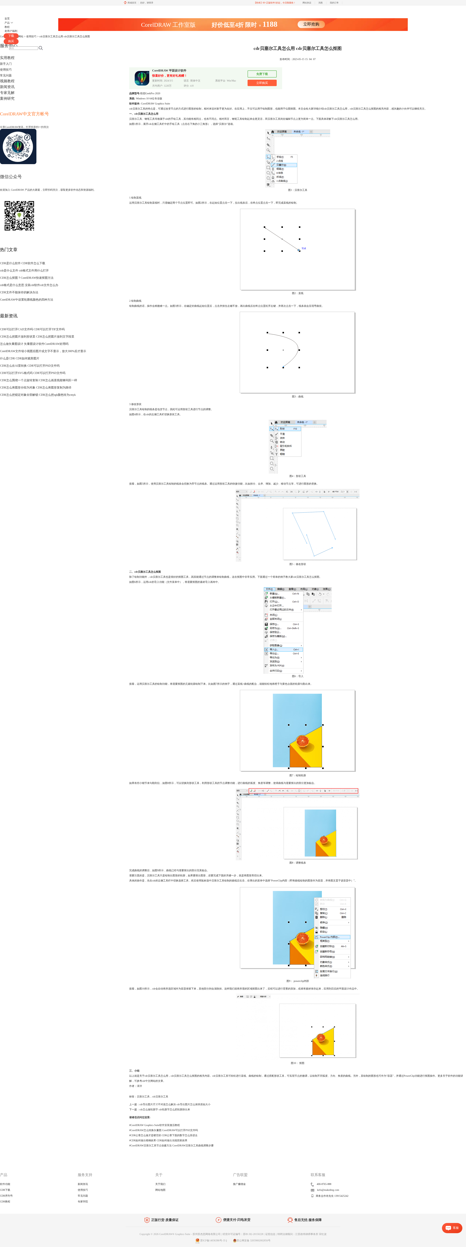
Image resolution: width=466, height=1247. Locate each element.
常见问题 (6, 75)
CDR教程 (5, 1201)
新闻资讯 (7, 87)
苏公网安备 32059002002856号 (253, 1240)
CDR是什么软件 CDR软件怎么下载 (22, 263)
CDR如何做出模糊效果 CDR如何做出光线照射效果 (158, 1140)
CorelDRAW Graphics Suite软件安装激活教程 (154, 1125)
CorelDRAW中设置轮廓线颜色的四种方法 (26, 299)
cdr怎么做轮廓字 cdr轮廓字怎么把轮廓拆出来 (164, 1109)
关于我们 (160, 1184)
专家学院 (83, 1201)
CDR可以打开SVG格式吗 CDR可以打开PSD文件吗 (32, 372)
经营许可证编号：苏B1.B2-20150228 (243, 1234)
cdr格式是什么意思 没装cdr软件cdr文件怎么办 (29, 285)
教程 (7, 27)
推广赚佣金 (239, 1184)
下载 (11, 35)
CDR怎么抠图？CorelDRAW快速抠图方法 (27, 277)
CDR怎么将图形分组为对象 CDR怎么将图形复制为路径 (35, 387)
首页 (7, 18)
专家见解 (7, 93)
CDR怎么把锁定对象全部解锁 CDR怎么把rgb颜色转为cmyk (38, 394)
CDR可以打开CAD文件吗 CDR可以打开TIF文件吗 (32, 329)
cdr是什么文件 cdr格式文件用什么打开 (24, 270)
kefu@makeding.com (328, 1190)
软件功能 (5, 1184)
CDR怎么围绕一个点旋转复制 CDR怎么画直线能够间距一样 (38, 380)
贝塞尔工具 (143, 1096)
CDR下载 (5, 1190)
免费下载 (262, 74)
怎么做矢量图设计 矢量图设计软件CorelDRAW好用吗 (34, 343)
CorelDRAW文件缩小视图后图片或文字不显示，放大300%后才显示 (43, 351)
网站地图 (160, 1190)
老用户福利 (11, 31)
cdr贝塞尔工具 (160, 1096)
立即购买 (262, 82)
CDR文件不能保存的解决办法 (19, 292)
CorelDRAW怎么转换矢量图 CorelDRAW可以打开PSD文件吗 (163, 1130)
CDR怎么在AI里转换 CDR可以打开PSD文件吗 (30, 365)
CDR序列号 (6, 1195)
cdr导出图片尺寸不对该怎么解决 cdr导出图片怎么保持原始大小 (174, 1104)
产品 (7, 22)
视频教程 (7, 81)
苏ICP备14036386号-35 (213, 1240)
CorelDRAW (14, 10)
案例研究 (7, 98)
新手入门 (6, 63)
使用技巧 (6, 69)
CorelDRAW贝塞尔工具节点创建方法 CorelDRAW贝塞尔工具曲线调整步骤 (171, 1145)
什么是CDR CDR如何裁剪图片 (19, 358)
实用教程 (7, 58)
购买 (11, 41)
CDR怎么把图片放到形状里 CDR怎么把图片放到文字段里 (37, 336)
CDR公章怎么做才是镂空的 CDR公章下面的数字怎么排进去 (163, 1135)
